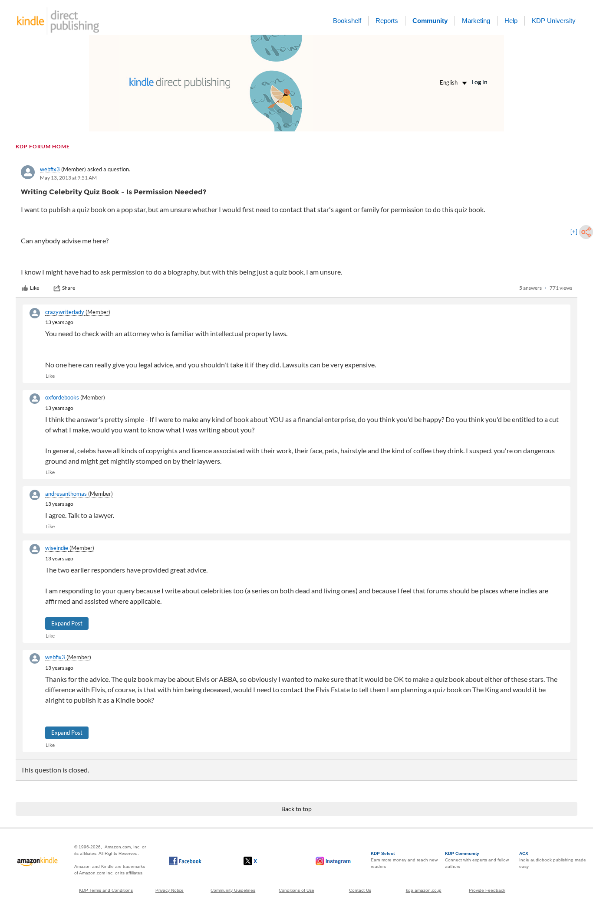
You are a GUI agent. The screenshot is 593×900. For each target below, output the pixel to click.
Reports (387, 20)
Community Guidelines (233, 890)
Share (68, 288)
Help (510, 20)
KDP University (554, 20)
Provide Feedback (487, 890)
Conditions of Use (296, 890)
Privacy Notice (169, 890)
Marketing (476, 20)
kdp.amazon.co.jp (423, 890)
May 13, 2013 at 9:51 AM (68, 177)
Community (430, 20)
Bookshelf (347, 20)
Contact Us (360, 890)
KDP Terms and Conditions (106, 890)
